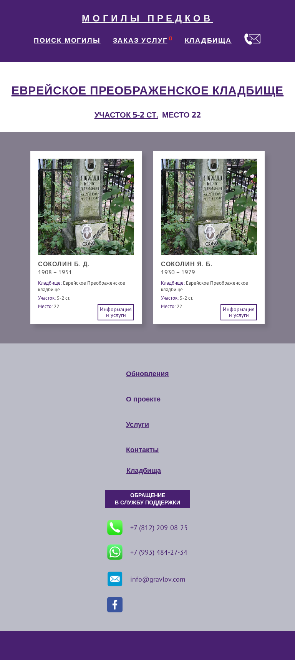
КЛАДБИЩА (208, 40)
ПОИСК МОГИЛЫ (67, 40)
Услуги (137, 424)
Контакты (142, 449)
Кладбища (143, 470)
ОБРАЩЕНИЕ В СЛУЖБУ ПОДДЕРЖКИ (147, 499)
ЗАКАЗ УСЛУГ (140, 40)
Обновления (147, 373)
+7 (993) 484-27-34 (158, 552)
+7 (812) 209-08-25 (159, 527)
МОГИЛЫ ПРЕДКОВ (147, 18)
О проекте (143, 399)
